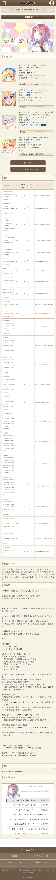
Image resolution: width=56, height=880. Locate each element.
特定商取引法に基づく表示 (28, 870)
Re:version (30, 872)
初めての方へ (42, 862)
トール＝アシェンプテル (34, 75)
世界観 (14, 856)
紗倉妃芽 (27, 70)
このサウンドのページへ (30, 78)
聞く (17, 195)
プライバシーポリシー (14, 870)
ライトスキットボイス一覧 (28, 169)
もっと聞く (28, 163)
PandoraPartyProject (28, 3)
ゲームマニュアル (14, 862)
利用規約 (4, 870)
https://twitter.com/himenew (12, 772)
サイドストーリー (42, 856)
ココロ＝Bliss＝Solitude (33, 68)
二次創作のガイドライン (43, 870)
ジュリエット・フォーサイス (35, 117)
